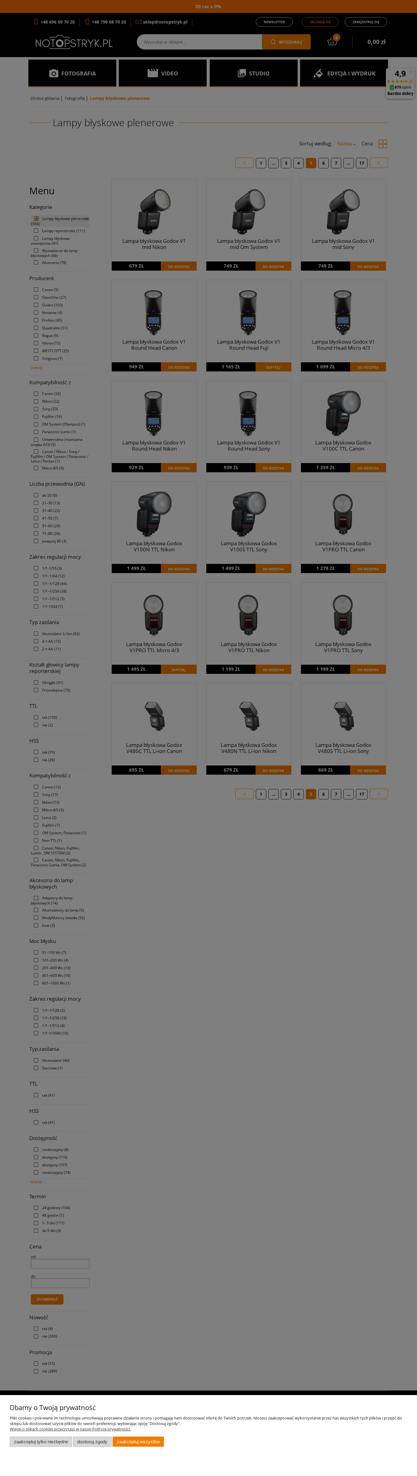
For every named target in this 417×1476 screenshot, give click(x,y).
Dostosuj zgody (92, 1441)
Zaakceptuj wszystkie (138, 1441)
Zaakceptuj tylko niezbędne (41, 1441)
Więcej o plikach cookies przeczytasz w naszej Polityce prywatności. (70, 1429)
